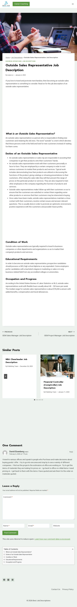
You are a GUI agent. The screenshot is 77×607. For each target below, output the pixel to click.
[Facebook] (4, 580)
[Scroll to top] (72, 600)
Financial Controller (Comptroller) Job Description (53, 384)
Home (8, 57)
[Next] (71, 376)
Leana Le (10, 75)
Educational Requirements (14, 560)
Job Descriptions (16, 57)
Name (6, 526)
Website (56, 526)
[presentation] (58, 366)
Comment (8, 497)
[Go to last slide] (5, 376)
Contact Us (55, 589)
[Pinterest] (12, 580)
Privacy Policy (67, 589)
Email (31, 526)
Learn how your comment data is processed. (52, 539)
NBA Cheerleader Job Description (16, 361)
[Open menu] (73, 4)
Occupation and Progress (14, 562)
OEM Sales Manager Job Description (16, 334)
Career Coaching (21, 4)
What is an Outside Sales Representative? (19, 552)
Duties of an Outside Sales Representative (19, 554)
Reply (71, 452)
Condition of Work (11, 557)
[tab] (34, 399)
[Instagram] (8, 580)
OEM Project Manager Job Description (59, 334)
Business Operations (13, 61)
